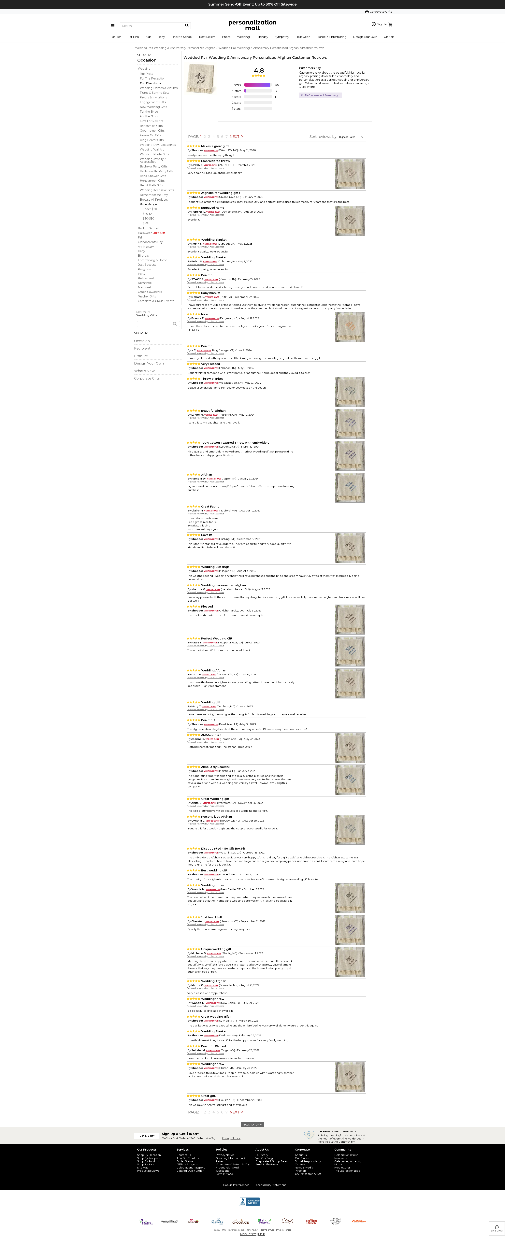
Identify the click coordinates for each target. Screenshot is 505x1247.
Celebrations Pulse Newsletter (346, 1156)
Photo (226, 37)
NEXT (235, 137)
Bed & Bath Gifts (151, 185)
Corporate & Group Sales (271, 1161)
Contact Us (184, 1154)
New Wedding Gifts (153, 107)
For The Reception (153, 78)
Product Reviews (148, 1170)
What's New (144, 371)
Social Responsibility (308, 1161)
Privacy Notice (231, 1138)
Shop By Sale (145, 1164)
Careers (300, 1164)
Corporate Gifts (147, 378)
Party (141, 274)
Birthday (262, 37)
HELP (261, 1234)
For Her (115, 37)
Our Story (261, 1154)
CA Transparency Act (308, 1173)
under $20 (150, 209)
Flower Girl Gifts (150, 135)
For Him (133, 37)
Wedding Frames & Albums (159, 88)
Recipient (142, 348)
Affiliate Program (187, 1164)
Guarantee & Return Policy (233, 1164)
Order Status (185, 1161)
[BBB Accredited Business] (250, 1205)
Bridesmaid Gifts (151, 126)
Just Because (147, 264)
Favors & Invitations (153, 97)
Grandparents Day (150, 242)
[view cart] (390, 24)
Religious (144, 269)
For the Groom (150, 116)
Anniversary (146, 246)
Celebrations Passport (191, 1167)
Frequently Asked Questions (227, 1169)
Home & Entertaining (331, 37)
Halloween (303, 37)
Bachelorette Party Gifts (156, 171)
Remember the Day (154, 195)
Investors (300, 1170)
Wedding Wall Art (152, 149)
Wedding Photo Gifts (154, 154)
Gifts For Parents (151, 121)
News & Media (304, 1167)
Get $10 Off (146, 1135)
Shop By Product (148, 1161)
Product (141, 356)
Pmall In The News (266, 1164)
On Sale (389, 37)
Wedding (243, 37)
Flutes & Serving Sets (154, 92)
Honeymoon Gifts (152, 180)
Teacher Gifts (147, 296)
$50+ (146, 223)
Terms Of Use (224, 1173)
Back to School (182, 37)
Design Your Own (365, 37)
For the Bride (149, 111)
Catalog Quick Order (190, 1170)
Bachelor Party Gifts (153, 166)
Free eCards (342, 1167)
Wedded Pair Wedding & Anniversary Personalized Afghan (237, 57)
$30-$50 (148, 218)
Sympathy (282, 37)
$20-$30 (148, 214)
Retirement (146, 278)
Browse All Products (154, 199)
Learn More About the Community (341, 1140)
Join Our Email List (188, 1158)
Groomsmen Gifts (152, 130)
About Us (301, 1154)
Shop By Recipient (149, 1158)
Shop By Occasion (149, 1154)
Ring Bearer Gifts (152, 140)
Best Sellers (207, 37)
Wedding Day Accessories (158, 145)
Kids (148, 37)
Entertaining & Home (152, 260)
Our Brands (302, 1158)
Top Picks (146, 74)
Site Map (143, 1167)
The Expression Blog (347, 1170)
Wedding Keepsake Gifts (157, 190)
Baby (161, 37)
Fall (140, 237)
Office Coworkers (150, 292)
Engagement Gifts (153, 102)
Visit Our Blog (264, 1158)
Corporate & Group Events (156, 301)
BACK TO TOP (251, 1124)
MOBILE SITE (248, 1234)
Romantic (145, 283)
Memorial (144, 287)
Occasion (146, 60)
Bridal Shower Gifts (153, 176)
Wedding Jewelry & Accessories (153, 160)
